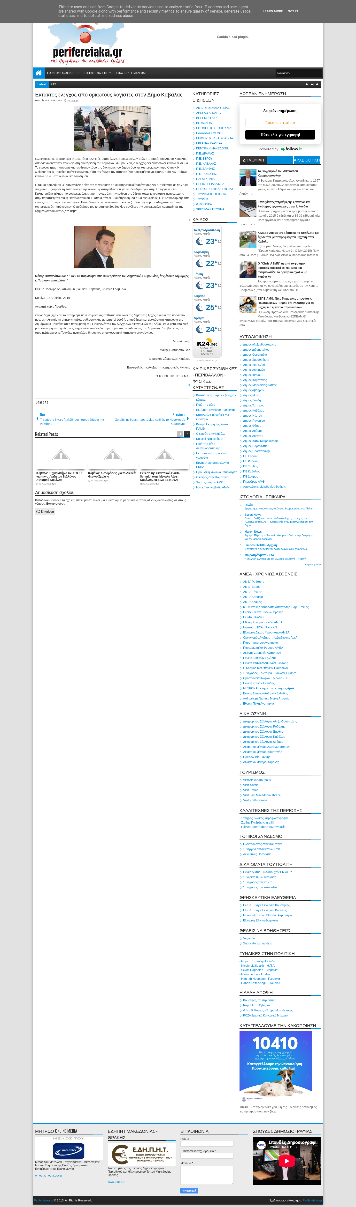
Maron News (253, 531)
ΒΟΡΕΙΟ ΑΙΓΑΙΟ (206, 118)
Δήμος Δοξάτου (253, 436)
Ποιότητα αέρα (205, 404)
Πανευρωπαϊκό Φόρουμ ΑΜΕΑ (263, 647)
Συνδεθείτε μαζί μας (131, 73)
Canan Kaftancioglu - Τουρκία (260, 983)
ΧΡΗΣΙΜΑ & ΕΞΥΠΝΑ (210, 209)
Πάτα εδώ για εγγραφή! (280, 134)
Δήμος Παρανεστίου (256, 446)
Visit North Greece (255, 800)
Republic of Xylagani (257, 1005)
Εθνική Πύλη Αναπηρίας (259, 703)
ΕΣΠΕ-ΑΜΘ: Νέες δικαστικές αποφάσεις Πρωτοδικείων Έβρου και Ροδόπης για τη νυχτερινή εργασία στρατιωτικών (286, 303)
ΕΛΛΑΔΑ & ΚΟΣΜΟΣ (209, 133)
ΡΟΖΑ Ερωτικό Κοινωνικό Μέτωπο (265, 1015)
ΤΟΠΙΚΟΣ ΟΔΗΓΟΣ (96, 73)
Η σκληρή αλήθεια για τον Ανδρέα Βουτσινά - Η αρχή (275, 558)
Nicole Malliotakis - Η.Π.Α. (258, 965)
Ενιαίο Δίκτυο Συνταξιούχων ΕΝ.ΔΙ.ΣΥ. (267, 872)
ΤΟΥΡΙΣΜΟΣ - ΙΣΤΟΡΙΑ (211, 194)
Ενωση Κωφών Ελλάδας (259, 683)
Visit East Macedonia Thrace (262, 795)
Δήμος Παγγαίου (254, 420)
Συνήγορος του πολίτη (257, 882)
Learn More (273, 11)
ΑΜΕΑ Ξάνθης (252, 592)
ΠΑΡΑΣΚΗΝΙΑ (205, 179)
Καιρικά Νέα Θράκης (209, 439)
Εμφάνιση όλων (313, 564)
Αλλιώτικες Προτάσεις (257, 854)
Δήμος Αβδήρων (253, 390)
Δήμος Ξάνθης (252, 400)
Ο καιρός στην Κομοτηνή (212, 477)
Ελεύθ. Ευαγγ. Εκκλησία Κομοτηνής (266, 905)
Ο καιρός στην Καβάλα (210, 433)
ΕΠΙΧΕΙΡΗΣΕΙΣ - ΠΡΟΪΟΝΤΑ (214, 138)
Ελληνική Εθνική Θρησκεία (260, 920)
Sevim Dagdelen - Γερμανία (259, 970)
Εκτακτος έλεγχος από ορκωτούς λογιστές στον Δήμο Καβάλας (109, 94)
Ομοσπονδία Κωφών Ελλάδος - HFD (267, 678)
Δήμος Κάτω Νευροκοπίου (260, 441)
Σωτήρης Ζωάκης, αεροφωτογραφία (264, 818)
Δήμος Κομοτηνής (255, 380)
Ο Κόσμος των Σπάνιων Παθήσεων (265, 668)
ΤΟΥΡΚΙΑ (202, 199)
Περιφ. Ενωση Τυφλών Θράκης (263, 612)
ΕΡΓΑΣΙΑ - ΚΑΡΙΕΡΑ (209, 143)
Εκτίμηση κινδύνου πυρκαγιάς (215, 410)
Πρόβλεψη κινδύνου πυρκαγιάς (216, 472)
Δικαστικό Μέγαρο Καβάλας (261, 762)
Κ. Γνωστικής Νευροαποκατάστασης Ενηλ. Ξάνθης (276, 607)
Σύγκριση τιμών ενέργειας (259, 877)
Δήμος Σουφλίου (254, 365)
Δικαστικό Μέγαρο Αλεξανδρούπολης (267, 747)
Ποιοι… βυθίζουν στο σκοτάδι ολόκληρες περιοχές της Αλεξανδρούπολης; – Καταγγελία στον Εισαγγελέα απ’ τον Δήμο (279, 522)
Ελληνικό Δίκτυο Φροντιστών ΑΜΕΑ (266, 632)
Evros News (253, 514)
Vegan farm (250, 938)
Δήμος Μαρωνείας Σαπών (260, 385)
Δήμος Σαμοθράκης (256, 359)
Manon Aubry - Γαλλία (255, 974)
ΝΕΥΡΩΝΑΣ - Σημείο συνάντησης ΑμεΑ (268, 688)
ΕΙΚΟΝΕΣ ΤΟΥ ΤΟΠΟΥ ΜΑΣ (214, 128)
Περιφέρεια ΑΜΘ (253, 481)
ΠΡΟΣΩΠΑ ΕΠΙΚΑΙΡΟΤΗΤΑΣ (214, 189)
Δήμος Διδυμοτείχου (256, 349)
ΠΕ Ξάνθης (250, 466)
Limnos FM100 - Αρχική (261, 545)
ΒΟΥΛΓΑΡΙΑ (204, 123)
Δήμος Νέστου (252, 415)
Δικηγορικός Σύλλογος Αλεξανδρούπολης (270, 721)
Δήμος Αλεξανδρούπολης (259, 344)
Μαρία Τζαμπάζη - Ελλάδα (258, 961)
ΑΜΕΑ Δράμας (252, 602)
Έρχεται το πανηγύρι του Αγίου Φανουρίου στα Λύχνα (276, 548)
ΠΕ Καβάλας (251, 471)
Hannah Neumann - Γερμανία (260, 978)
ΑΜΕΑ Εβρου (252, 587)
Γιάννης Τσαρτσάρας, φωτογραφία (263, 827)
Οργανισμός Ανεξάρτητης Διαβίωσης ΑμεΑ (270, 637)
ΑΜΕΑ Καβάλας (253, 597)
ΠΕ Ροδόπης (251, 461)
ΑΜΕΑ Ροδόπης (253, 581)
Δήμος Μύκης (252, 395)
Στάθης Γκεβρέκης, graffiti (257, 822)
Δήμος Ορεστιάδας (255, 354)
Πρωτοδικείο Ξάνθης (256, 757)
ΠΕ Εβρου (250, 456)
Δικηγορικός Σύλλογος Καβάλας (264, 736)
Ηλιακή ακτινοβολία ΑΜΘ (212, 487)
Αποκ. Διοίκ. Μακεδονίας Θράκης (264, 486)
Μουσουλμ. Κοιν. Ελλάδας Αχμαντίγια (267, 915)
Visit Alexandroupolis (257, 780)
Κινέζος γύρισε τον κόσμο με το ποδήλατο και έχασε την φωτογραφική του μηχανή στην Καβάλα (288, 237)
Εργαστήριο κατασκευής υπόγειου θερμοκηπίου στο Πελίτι (278, 508)
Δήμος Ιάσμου (252, 375)
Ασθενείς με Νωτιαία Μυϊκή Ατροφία (266, 698)
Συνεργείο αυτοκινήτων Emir (261, 849)
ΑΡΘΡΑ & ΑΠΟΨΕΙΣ (209, 113)
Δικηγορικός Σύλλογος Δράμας (263, 741)
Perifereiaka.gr (43, 1200)
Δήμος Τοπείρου (253, 405)
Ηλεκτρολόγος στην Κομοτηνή (262, 844)
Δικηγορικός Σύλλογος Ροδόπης (264, 726)
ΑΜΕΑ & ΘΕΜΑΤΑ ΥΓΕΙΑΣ (213, 108)
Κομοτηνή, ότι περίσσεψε (259, 1000)
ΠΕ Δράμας (250, 476)
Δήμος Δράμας (252, 431)
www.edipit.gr (116, 1182)
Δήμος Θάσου (252, 425)
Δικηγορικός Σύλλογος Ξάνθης (263, 731)
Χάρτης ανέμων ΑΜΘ (209, 482)
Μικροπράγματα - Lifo (259, 555)
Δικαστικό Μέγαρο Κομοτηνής (262, 752)
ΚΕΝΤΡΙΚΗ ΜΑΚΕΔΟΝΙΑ (212, 148)
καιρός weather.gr (207, 360)
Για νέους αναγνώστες (63, 73)
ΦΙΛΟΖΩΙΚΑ (204, 204)
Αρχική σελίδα (39, 73)
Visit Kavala (251, 785)
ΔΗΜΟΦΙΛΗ (253, 160)
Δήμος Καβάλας (253, 410)
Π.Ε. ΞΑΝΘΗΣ (205, 168)
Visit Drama (250, 790)
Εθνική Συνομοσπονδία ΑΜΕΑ (262, 622)
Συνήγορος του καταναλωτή (261, 887)
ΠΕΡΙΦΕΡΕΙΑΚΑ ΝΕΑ (210, 184)
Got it (293, 11)
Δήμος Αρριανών (254, 370)
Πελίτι (249, 505)
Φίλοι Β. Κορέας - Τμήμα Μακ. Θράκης (268, 1010)
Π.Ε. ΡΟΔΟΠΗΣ (206, 174)
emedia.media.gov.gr (49, 1175)
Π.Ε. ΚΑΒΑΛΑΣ (53, 100)
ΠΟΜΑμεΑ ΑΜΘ (253, 617)
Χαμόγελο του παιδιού (257, 943)
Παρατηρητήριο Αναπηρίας (261, 642)
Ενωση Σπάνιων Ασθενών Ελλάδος (265, 663)
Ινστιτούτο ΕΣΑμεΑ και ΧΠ (260, 627)
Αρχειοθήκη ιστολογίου (307, 160)
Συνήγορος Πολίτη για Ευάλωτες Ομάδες (269, 673)
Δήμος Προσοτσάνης (257, 451)
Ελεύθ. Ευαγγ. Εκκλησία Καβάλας (265, 910)
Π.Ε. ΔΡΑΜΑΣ (205, 153)
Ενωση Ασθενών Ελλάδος (259, 658)
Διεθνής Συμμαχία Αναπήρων (262, 653)
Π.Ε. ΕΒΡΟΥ (204, 158)
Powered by (268, 149)
